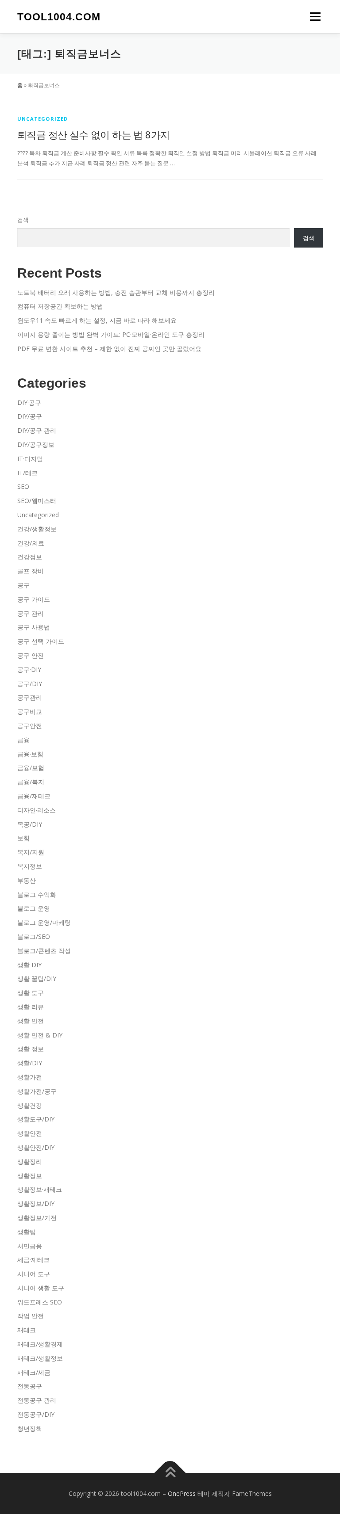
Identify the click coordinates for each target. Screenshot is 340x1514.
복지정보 (29, 866)
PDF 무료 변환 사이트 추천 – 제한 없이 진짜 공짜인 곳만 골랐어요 (109, 348)
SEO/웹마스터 (36, 500)
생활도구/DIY (35, 1119)
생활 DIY (29, 965)
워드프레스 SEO (39, 1302)
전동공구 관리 (36, 1400)
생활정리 (29, 1161)
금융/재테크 (33, 796)
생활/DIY (29, 1063)
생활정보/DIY (35, 1203)
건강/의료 (30, 543)
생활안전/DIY (35, 1147)
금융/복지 (30, 782)
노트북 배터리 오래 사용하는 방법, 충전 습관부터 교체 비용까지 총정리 (116, 292)
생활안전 (29, 1133)
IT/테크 (27, 473)
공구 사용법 (33, 627)
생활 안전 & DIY (39, 1035)
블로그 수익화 (36, 894)
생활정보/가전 (37, 1217)
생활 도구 (30, 992)
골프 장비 (30, 571)
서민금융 (29, 1246)
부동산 (26, 880)
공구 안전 (30, 655)
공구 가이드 (33, 599)
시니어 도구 (33, 1274)
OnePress (182, 1493)
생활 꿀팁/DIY (36, 978)
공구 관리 (30, 613)
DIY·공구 (29, 402)
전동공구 (29, 1386)
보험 (23, 838)
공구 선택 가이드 (40, 641)
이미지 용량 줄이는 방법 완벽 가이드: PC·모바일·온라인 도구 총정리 (111, 334)
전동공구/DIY (35, 1414)
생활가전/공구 (37, 1091)
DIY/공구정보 (35, 444)
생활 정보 (30, 1049)
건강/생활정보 (37, 529)
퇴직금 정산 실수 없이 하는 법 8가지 (93, 134)
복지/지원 (30, 852)
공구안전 (29, 725)
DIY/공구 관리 (36, 430)
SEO (23, 486)
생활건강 (29, 1105)
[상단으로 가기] (170, 1472)
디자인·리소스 (36, 810)
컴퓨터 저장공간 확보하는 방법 (60, 306)
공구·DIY (29, 669)
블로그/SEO (33, 936)
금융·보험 (30, 754)
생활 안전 (30, 1021)
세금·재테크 (33, 1259)
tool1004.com (58, 17)
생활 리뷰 (30, 1007)
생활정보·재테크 (39, 1189)
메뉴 (313, 16)
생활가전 (29, 1077)
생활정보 (29, 1175)
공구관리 (29, 697)
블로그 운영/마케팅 (44, 922)
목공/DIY (29, 824)
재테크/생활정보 (40, 1358)
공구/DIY (29, 683)
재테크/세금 (33, 1372)
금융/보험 (30, 767)
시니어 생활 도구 (40, 1288)
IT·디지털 (30, 458)
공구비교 (29, 711)
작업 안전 (30, 1316)
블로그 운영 (33, 908)
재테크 (26, 1330)
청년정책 (29, 1428)
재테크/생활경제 (40, 1344)
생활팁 (26, 1232)
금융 (23, 740)
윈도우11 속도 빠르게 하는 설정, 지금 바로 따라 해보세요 (97, 320)
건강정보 (29, 557)
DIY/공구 (29, 416)
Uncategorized (42, 118)
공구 (23, 585)
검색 (23, 220)
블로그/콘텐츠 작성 (44, 950)
